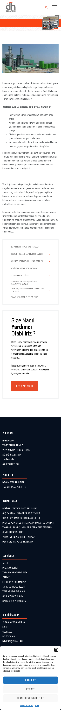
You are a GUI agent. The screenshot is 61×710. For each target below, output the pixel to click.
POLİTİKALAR (8, 636)
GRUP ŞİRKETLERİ (10, 464)
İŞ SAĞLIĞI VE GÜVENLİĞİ (13, 622)
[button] (56, 650)
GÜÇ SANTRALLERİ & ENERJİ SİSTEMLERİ (21, 513)
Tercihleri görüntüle (30, 698)
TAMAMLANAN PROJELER (14, 487)
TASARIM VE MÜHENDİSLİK (14, 572)
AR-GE (5, 563)
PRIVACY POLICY (26, 705)
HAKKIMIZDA (8, 440)
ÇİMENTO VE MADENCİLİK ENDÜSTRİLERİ (21, 518)
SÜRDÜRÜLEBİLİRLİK (11, 455)
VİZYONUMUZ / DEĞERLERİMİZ (16, 450)
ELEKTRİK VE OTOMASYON (14, 582)
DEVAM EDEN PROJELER (13, 482)
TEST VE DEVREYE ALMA (13, 591)
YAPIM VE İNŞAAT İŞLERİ (13, 586)
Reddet (30, 689)
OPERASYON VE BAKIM (12, 596)
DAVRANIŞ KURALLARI (12, 641)
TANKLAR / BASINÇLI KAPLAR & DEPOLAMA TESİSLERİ (27, 527)
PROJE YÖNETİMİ (10, 567)
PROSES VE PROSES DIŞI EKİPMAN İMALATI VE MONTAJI (28, 522)
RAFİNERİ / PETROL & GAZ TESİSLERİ (19, 508)
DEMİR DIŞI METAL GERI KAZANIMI (18, 541)
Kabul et (30, 680)
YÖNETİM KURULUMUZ (12, 445)
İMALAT (6, 577)
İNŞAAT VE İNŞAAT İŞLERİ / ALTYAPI (18, 537)
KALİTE (5, 627)
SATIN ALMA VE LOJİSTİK (14, 601)
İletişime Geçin (24, 386)
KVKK (37, 705)
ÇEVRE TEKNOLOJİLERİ (12, 532)
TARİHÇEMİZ (8, 459)
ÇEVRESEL (7, 631)
